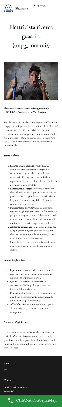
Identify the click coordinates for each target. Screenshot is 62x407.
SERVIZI (41, 5)
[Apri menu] (6, 370)
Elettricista (21, 8)
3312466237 (9, 390)
